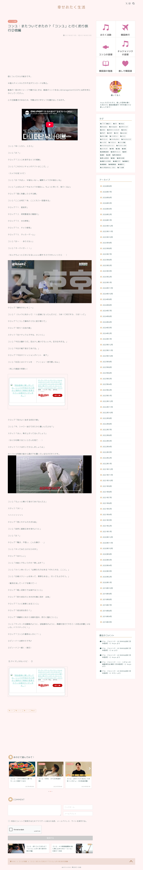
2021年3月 (107, 520)
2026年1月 (107, 220)
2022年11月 (108, 407)
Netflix (125, 130)
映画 (125, 148)
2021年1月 (107, 531)
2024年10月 (108, 294)
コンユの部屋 (12, 21)
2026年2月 (107, 214)
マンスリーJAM (122, 145)
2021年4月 (107, 514)
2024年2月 (107, 333)
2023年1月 (107, 395)
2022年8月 (107, 424)
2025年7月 (107, 254)
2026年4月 (107, 209)
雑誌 (113, 158)
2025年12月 (108, 226)
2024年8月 (107, 305)
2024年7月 (107, 311)
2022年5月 (107, 441)
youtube (19, 710)
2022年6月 (107, 435)
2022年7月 (107, 429)
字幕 (112, 148)
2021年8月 (107, 492)
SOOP (11, 710)
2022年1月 (107, 463)
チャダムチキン (115, 139)
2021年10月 (108, 480)
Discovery (104, 127)
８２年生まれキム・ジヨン (108, 167)
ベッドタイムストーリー (108, 145)
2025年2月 (107, 277)
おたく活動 (104, 136)
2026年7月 (107, 192)
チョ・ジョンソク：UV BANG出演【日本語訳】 (116, 642)
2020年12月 (108, 537)
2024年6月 (107, 316)
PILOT (103, 133)
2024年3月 (107, 328)
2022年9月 (107, 418)
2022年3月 (107, 452)
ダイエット (104, 139)
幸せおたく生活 (71, 7)
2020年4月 (107, 565)
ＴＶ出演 (121, 167)
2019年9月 (107, 594)
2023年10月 (108, 356)
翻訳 (34, 710)
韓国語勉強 (113, 164)
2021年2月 (107, 526)
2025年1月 (107, 282)
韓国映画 (104, 164)
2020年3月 (107, 571)
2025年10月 (108, 237)
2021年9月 (107, 486)
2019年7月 (107, 605)
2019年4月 (107, 616)
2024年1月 (107, 339)
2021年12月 (108, 469)
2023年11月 (108, 350)
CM (116, 123)
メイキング (104, 148)
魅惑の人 (122, 164)
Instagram (114, 127)
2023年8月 (107, 367)
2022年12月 (108, 401)
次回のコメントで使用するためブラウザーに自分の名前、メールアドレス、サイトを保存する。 (49, 821)
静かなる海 (121, 158)
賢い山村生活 (105, 158)
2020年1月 (107, 582)
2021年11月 (108, 475)
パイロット (113, 142)
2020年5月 (107, 560)
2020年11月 (108, 543)
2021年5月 (107, 509)
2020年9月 (107, 554)
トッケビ (104, 142)
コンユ (27, 710)
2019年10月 (108, 588)
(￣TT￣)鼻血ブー (106, 123)
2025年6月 (107, 260)
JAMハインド (124, 127)
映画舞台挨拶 (105, 152)
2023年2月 (107, 390)
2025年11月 (108, 231)
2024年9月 (107, 299)
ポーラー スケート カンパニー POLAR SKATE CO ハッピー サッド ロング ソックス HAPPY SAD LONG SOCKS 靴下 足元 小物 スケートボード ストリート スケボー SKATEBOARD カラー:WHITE (50, 384)
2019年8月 (107, 599)
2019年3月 (107, 622)
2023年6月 (107, 373)
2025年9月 (107, 243)
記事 (109, 155)
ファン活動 (122, 142)
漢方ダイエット (116, 152)
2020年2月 (107, 577)
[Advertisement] (50, 56)
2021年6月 (107, 503)
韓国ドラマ (117, 161)
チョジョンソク (127, 139)
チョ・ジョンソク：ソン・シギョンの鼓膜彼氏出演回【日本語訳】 (116, 663)
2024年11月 (108, 288)
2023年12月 (108, 345)
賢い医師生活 (117, 155)
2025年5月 (107, 265)
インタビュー (114, 136)
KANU (103, 130)
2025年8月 (107, 248)
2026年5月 (107, 203)
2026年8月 (107, 186)
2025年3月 (107, 271)
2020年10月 (108, 548)
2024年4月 (107, 322)
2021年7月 (107, 497)
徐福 (118, 148)
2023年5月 (107, 379)
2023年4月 (107, 384)
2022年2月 (107, 458)
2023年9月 (107, 362)
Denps (122, 123)
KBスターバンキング (114, 130)
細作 (125, 152)
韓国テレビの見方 (106, 161)
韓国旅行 (126, 161)
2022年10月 (108, 412)
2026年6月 (107, 197)
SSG (117, 133)
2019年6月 (107, 611)
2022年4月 (107, 446)
